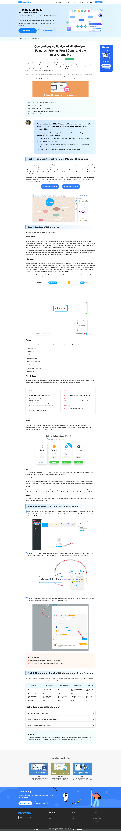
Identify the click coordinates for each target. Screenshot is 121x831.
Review (28, 38)
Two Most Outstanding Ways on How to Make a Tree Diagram (45, 660)
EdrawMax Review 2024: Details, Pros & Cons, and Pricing (60, 779)
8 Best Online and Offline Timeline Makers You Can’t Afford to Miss (46, 663)
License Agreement (97, 821)
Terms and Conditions (98, 818)
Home (21, 38)
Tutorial (81, 2)
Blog (91, 2)
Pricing (75, 2)
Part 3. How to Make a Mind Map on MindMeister (40, 108)
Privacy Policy (96, 816)
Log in (98, 2)
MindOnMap (28, 164)
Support (74, 816)
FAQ (86, 2)
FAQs (73, 818)
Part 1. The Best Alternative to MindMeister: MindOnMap (42, 102)
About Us (51, 816)
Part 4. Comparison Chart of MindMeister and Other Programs (43, 111)
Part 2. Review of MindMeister (35, 105)
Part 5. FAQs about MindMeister (36, 114)
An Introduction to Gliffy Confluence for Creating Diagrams (39, 779)
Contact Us (51, 818)
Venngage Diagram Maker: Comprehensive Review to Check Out (82, 779)
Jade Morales (50, 59)
